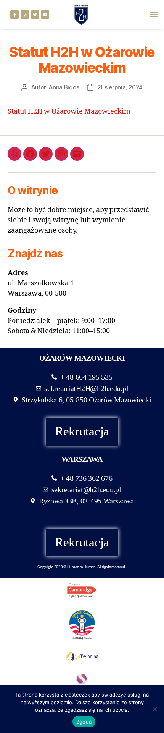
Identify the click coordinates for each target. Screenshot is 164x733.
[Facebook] (30, 154)
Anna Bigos (64, 87)
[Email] (77, 154)
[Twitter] (35, 14)
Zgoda (84, 722)
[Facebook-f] (14, 14)
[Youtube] (45, 14)
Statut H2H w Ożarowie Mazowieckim (69, 111)
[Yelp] (14, 154)
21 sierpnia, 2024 (120, 87)
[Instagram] (25, 14)
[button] (154, 14)
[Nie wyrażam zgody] (154, 709)
